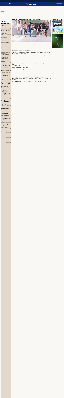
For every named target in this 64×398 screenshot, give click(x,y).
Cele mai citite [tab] (8, 23)
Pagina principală (6, 6)
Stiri (10, 3)
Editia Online (14, 3)
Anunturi (5, 3)
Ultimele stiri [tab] (3, 23)
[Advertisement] (10, 12)
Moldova (10, 6)
